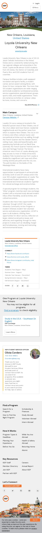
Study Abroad (27, 415)
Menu (36, 7)
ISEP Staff (7, 463)
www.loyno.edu (21, 51)
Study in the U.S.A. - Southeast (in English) (20, 320)
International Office (11, 246)
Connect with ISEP (12, 486)
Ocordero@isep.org (12, 358)
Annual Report (27, 466)
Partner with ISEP (10, 473)
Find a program (11, 310)
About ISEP (26, 470)
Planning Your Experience (8, 442)
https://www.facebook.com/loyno (18, 254)
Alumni (24, 450)
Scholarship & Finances (27, 410)
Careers (25, 463)
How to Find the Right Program (9, 416)
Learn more (11, 332)
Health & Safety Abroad (28, 442)
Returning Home (28, 447)
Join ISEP (6, 470)
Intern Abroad (27, 422)
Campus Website (10, 117)
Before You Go (8, 447)
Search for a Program (8, 410)
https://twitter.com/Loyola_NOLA (18, 257)
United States (21, 38)
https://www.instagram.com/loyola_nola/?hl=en (20, 261)
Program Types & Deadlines (10, 435)
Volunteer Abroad (29, 418)
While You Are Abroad (27, 435)
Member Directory (10, 466)
